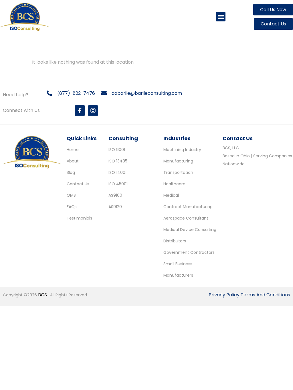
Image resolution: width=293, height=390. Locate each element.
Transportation (178, 172)
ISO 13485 (117, 161)
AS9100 (115, 195)
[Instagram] (93, 110)
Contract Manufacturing (188, 207)
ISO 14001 (117, 172)
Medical (171, 195)
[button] (220, 16)
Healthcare (174, 184)
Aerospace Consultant (185, 218)
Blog (71, 172)
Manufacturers (178, 275)
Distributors (174, 241)
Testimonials (79, 218)
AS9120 (115, 207)
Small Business (177, 264)
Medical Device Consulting (189, 229)
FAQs (72, 207)
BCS (43, 295)
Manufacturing (178, 161)
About (73, 161)
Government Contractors (189, 252)
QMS (71, 195)
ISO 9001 (116, 149)
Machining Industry (182, 149)
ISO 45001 (118, 184)
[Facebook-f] (80, 110)
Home (73, 149)
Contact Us (78, 184)
